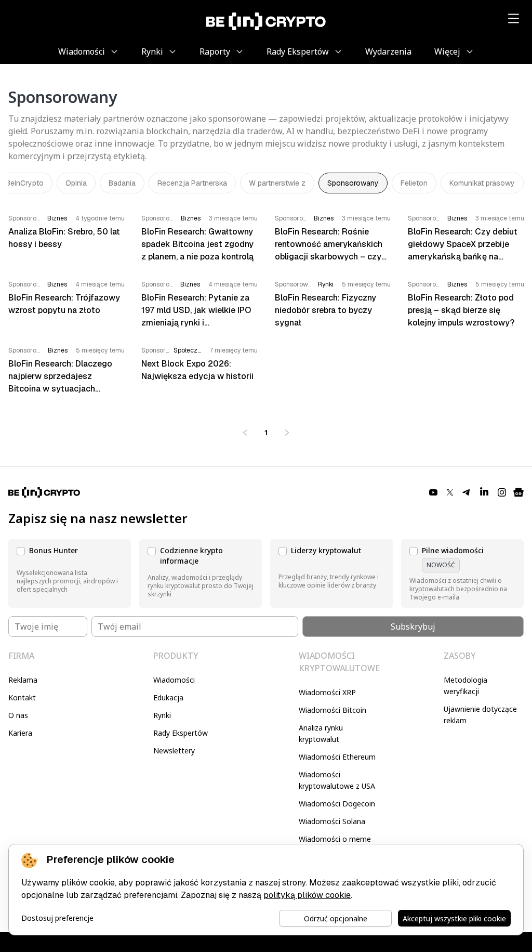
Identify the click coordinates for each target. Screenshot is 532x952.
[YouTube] (433, 492)
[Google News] (518, 492)
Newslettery (174, 750)
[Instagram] (502, 492)
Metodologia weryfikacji (465, 685)
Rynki (162, 715)
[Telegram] (466, 492)
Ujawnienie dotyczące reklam (480, 714)
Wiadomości (174, 680)
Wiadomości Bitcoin (332, 710)
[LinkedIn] (484, 492)
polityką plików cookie (307, 895)
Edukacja (168, 697)
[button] (69, 573)
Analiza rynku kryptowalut (321, 733)
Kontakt (22, 697)
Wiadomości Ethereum (337, 757)
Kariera (20, 733)
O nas (18, 715)
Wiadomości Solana (332, 821)
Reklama (22, 680)
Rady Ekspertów (180, 733)
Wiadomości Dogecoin (337, 803)
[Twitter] (450, 492)
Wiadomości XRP (327, 692)
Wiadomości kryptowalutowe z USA (337, 780)
